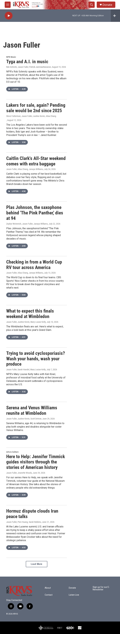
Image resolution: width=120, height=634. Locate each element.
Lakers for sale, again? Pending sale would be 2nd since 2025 (35, 107)
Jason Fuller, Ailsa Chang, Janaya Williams (24, 169)
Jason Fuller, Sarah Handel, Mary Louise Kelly (26, 369)
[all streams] (115, 15)
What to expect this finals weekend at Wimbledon (30, 313)
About (48, 588)
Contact (48, 595)
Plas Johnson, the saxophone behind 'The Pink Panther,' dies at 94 (34, 213)
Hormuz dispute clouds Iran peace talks (32, 513)
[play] (8, 15)
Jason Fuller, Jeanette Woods (19, 473)
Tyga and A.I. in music (27, 61)
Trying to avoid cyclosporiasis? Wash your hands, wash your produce (35, 358)
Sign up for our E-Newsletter (101, 588)
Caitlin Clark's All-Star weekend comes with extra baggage (36, 161)
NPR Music (11, 57)
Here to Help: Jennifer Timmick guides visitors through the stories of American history (35, 462)
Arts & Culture (12, 452)
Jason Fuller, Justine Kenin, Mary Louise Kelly (26, 322)
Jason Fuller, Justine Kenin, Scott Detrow (23, 418)
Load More (36, 564)
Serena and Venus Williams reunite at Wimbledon (31, 410)
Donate (107, 4)
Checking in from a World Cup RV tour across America (34, 264)
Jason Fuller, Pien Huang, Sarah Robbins (23, 522)
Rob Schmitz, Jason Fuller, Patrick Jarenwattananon (28, 67)
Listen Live (74, 595)
